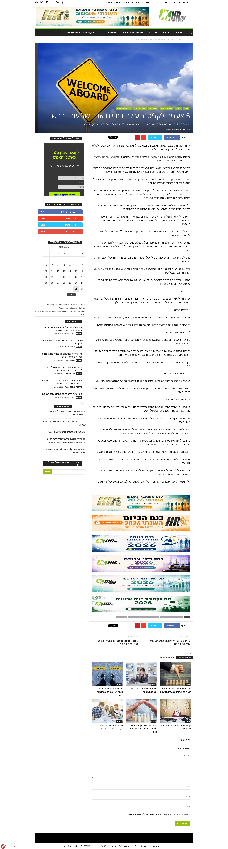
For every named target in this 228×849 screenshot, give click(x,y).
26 (64, 283)
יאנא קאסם (80, 432)
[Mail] (47, 2)
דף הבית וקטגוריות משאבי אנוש (85, 32)
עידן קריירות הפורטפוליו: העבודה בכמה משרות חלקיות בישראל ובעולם (108, 692)
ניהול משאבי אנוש (166, 108)
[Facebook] (63, 2)
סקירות (113, 32)
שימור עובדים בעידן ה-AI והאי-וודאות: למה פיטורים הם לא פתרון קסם (142, 728)
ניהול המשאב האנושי (136, 617)
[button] (188, 32)
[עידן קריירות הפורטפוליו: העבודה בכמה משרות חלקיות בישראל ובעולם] (107, 674)
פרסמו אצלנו (137, 2)
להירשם (43, 231)
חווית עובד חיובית (167, 617)
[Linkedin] (52, 2)
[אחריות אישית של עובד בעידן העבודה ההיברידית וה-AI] (107, 711)
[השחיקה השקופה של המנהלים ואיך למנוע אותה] (141, 674)
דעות (167, 32)
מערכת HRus (180, 129)
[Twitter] (41, 2)
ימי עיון (125, 2)
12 (64, 271)
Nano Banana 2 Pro (76, 411)
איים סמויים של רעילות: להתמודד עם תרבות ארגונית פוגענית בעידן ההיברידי (63, 328)
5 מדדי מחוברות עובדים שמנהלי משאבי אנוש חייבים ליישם (117, 642)
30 (82, 289)
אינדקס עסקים (113, 2)
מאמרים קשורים (185, 658)
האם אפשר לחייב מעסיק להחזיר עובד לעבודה (62, 394)
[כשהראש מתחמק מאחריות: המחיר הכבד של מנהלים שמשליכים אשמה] (175, 674)
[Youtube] (36, 2)
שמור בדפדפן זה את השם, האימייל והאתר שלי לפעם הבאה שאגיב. (157, 814)
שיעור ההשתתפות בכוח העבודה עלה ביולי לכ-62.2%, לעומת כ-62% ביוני (64, 369)
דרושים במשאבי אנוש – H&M (60, 432)
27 (58, 283)
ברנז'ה (154, 32)
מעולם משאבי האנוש (123, 108)
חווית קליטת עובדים (151, 617)
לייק (42, 211)
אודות (159, 2)
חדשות (181, 32)
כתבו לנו (150, 2)
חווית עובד (178, 617)
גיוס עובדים (153, 108)
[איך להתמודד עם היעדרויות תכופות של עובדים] (175, 711)
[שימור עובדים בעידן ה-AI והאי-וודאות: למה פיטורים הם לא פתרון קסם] (141, 711)
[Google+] (57, 2)
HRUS (120, 846)
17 (76, 277)
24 (76, 283)
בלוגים (178, 108)
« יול (71, 295)
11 (70, 271)
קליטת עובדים (121, 617)
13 (58, 271)
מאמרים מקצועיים (133, 32)
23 (82, 283)
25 (70, 283)
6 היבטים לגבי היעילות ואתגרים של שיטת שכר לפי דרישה (169, 642)
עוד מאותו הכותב (167, 658)
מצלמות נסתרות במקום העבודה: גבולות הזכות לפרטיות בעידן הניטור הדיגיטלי (62, 382)
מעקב (43, 218)
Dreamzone (146, 846)
